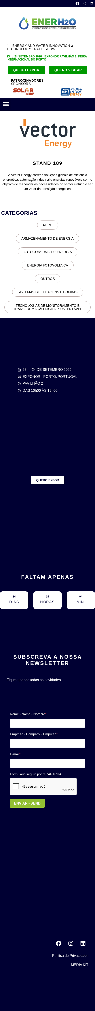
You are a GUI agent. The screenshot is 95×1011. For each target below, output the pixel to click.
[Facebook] (77, 3)
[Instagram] (84, 3)
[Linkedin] (91, 3)
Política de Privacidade (70, 956)
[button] (6, 104)
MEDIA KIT (79, 965)
